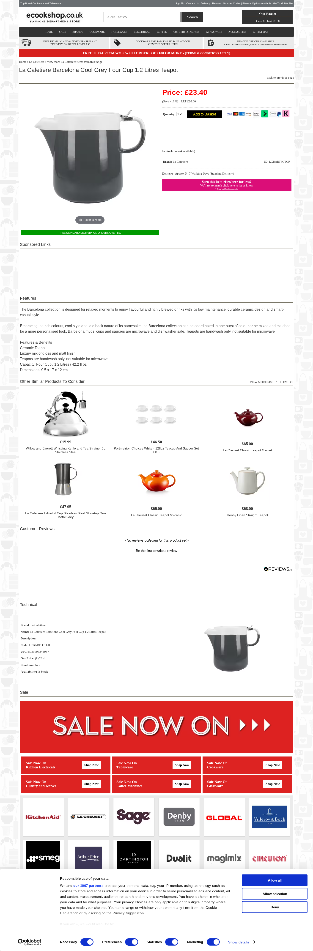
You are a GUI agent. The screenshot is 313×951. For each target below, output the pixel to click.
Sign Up (180, 3)
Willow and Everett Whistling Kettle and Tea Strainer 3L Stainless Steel (65, 450)
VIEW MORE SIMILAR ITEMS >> (271, 382)
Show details (238, 942)
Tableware (124, 767)
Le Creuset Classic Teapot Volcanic (156, 515)
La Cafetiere (36, 61)
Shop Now (91, 765)
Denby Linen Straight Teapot (247, 515)
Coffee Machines (129, 786)
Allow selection (275, 894)
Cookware (215, 767)
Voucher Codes (231, 3)
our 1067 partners (88, 886)
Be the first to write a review (156, 551)
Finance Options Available (256, 3)
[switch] (131, 942)
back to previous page (280, 77)
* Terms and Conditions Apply (226, 189)
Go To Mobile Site (283, 3)
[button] (156, 550)
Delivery (205, 3)
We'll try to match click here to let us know (226, 185)
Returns (216, 3)
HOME (49, 31)
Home (22, 61)
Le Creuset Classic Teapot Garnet (247, 450)
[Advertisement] (156, 269)
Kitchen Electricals (40, 767)
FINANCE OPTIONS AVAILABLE (255, 41)
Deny (275, 907)
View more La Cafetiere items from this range (74, 61)
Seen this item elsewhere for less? (227, 182)
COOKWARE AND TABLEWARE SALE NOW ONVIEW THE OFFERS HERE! (163, 43)
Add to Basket (204, 114)
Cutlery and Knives (41, 786)
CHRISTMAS (261, 31)
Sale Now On (36, 763)
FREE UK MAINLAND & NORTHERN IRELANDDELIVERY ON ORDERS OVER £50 (70, 43)
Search (192, 17)
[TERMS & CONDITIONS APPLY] (207, 53)
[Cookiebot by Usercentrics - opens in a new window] (30, 942)
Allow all (275, 880)
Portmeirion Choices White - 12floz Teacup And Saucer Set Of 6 (156, 450)
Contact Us (192, 3)
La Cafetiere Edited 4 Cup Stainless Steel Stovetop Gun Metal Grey (65, 515)
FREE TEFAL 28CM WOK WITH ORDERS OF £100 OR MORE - (134, 53)
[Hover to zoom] (90, 156)
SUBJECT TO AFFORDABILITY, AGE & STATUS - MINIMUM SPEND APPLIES (255, 45)
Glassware (215, 786)
